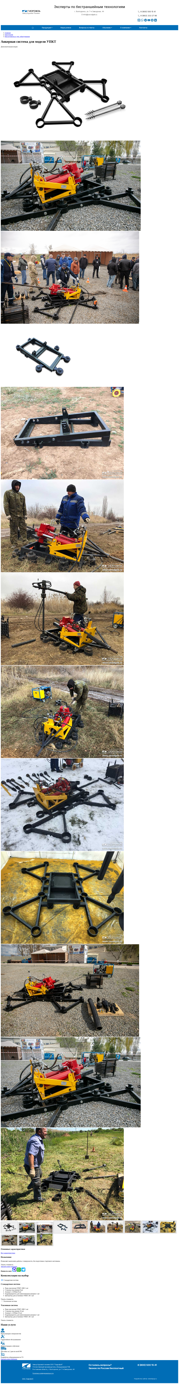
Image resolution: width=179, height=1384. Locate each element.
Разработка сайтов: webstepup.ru (145, 1379)
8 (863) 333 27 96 (148, 16)
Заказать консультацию (9, 1266)
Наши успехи (65, 28)
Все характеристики (8, 1253)
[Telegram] (145, 20)
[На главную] (32, 27)
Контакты (143, 28)
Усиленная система (10, 1301)
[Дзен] (152, 20)
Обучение (106, 28)
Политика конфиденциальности (43, 1373)
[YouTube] (149, 20)
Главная (8, 33)
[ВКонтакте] (155, 20)
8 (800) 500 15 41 (148, 11)
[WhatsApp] (142, 20)
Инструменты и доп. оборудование (17, 36)
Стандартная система (10, 1280)
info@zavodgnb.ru (90, 15)
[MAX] (139, 20)
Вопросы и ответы (86, 28)
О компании (125, 28)
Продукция (46, 28)
